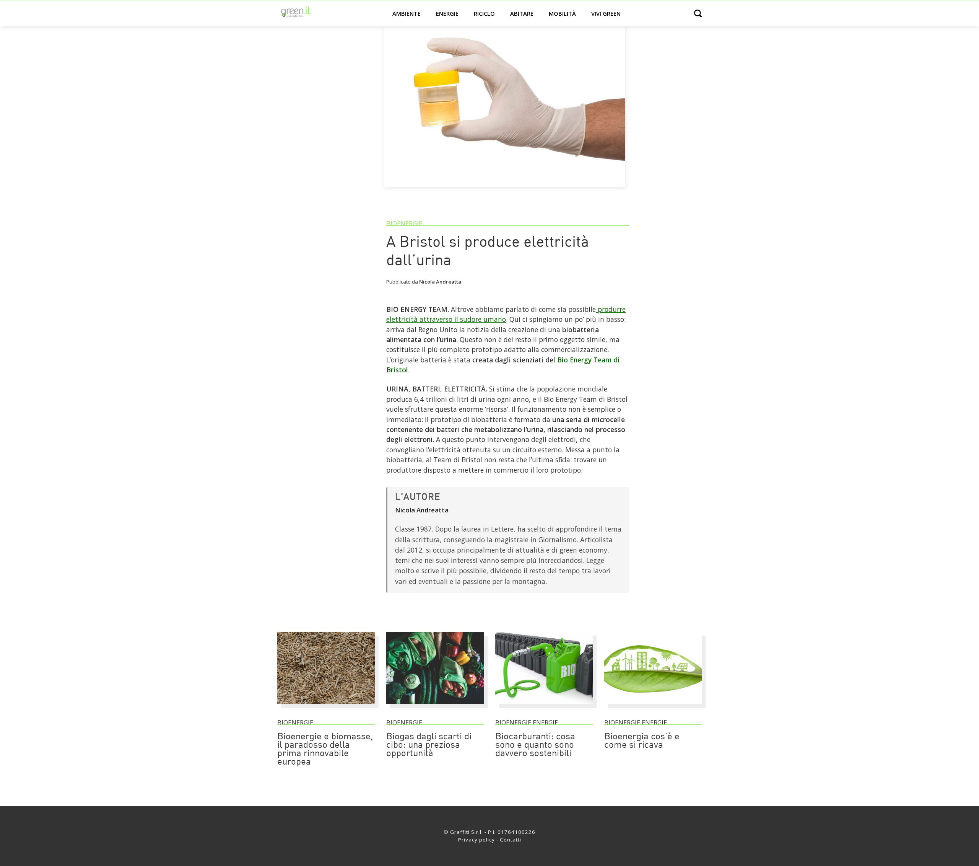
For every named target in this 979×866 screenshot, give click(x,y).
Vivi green (606, 13)
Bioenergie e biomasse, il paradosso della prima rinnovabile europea (325, 749)
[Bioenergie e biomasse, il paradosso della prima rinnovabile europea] (326, 707)
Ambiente (406, 13)
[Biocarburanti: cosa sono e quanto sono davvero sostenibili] (544, 707)
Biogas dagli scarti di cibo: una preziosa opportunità (429, 745)
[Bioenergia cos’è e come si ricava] (653, 707)
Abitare (521, 13)
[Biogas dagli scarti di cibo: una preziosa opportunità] (435, 707)
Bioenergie (404, 223)
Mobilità (562, 13)
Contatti (510, 839)
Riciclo (484, 13)
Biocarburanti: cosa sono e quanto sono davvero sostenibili (535, 745)
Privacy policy (476, 839)
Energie (447, 13)
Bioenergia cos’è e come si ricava (642, 741)
